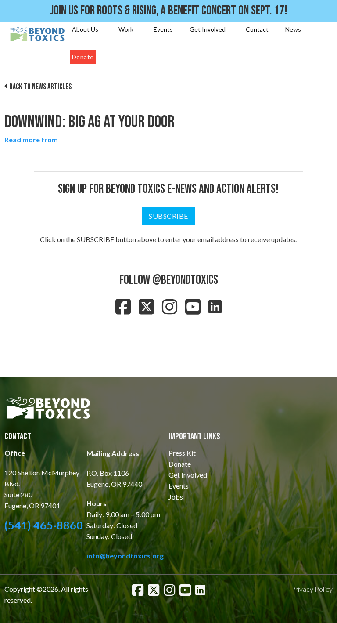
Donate (83, 57)
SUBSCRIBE (168, 216)
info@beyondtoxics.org (125, 555)
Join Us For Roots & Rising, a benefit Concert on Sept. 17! (168, 10)
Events (163, 29)
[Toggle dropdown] (102, 29)
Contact (257, 29)
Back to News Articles (40, 86)
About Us (85, 29)
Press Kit (182, 453)
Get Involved (208, 29)
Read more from (31, 139)
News (293, 29)
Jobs (175, 497)
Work (125, 29)
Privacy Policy (312, 589)
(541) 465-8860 (43, 525)
